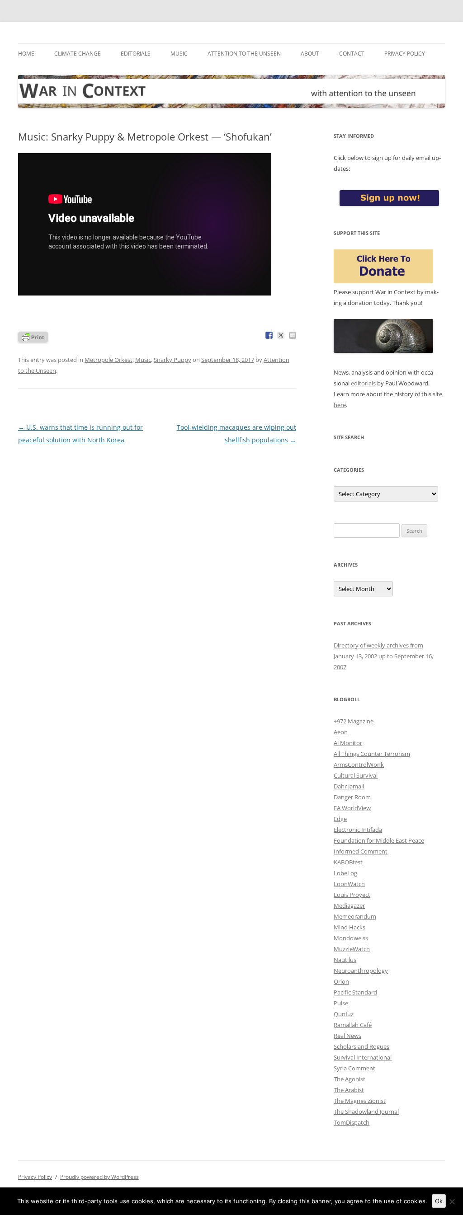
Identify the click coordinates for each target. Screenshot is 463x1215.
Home (26, 53)
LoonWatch (349, 884)
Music (179, 53)
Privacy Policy (404, 53)
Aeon (341, 732)
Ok (439, 1201)
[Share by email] (292, 335)
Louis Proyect (352, 895)
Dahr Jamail (349, 786)
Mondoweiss (351, 938)
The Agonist (349, 1079)
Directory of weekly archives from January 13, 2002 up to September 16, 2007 (383, 656)
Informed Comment (360, 851)
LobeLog (345, 873)
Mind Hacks (349, 927)
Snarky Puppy (172, 360)
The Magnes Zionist (360, 1101)
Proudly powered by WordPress (99, 1177)
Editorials (136, 53)
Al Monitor (348, 743)
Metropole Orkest (108, 360)
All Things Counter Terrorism (372, 754)
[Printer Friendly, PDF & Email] (33, 336)
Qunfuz (344, 1014)
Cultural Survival (356, 775)
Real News (347, 1036)
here (340, 405)
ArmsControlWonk (359, 764)
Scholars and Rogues (361, 1046)
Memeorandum (355, 916)
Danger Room (352, 797)
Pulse (341, 1003)
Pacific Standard (355, 992)
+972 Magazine (353, 721)
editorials (363, 383)
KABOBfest (348, 862)
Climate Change (77, 53)
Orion (341, 981)
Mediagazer (349, 905)
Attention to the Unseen (244, 53)
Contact (351, 53)
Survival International (363, 1057)
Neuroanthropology (361, 970)
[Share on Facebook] (269, 335)
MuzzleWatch (352, 949)
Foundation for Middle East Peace (379, 840)
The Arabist (349, 1090)
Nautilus (345, 960)
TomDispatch (351, 1122)
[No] (451, 1201)
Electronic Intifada (358, 830)
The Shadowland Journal (366, 1111)
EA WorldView (352, 808)
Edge (340, 819)
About (310, 53)
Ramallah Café (353, 1025)
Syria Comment (354, 1068)
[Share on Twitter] (280, 335)
